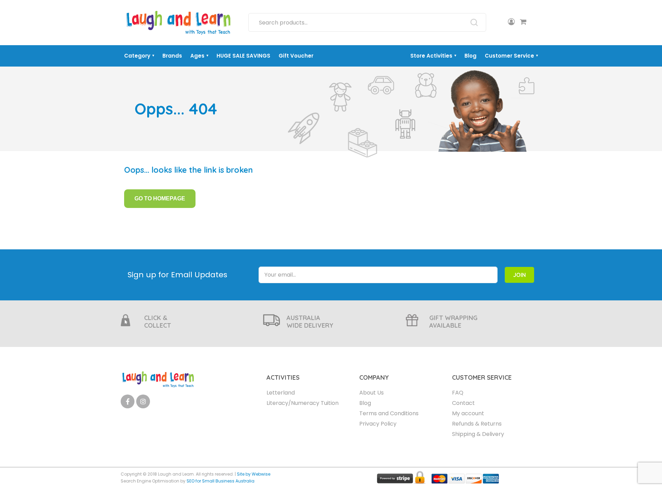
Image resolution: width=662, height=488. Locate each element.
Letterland (281, 393)
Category (139, 55)
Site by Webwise (253, 474)
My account (468, 413)
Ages (199, 55)
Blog (470, 55)
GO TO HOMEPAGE (159, 198)
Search (474, 22)
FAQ (457, 393)
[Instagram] (143, 401)
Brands (172, 55)
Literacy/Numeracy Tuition (303, 403)
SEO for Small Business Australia (220, 481)
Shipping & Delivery (478, 434)
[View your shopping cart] (523, 22)
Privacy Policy (378, 424)
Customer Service (511, 55)
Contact (463, 403)
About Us (371, 393)
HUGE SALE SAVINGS (243, 55)
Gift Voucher (296, 55)
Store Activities (433, 55)
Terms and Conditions (389, 413)
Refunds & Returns (477, 424)
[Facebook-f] (127, 401)
